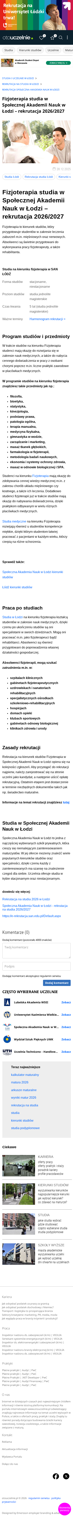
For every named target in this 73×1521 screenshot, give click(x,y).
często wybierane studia (52, 1228)
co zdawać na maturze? (52, 1202)
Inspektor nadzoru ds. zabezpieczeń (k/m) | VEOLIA (32, 1335)
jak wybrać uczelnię (50, 1258)
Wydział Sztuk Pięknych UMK (33, 1039)
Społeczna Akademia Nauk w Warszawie (41, 1027)
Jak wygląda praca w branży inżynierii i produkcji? (30, 1318)
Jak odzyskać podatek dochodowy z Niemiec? (28, 1307)
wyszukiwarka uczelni (51, 1254)
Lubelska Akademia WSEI (31, 1002)
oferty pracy (45, 1162)
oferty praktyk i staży (51, 1166)
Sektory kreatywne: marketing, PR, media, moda (29, 1314)
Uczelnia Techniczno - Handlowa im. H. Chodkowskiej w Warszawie (42, 1051)
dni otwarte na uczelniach (53, 1262)
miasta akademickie (50, 1250)
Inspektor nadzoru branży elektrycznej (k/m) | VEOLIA (33, 1350)
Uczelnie (53, 50)
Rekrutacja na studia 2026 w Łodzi (26, 899)
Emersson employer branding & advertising (42, 1513)
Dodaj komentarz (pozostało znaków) (27, 940)
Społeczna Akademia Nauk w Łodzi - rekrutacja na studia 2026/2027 (35, 907)
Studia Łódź (11, 176)
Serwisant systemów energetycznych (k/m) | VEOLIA (32, 1338)
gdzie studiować (48, 1224)
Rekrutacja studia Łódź (39, 176)
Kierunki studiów (30, 50)
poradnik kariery (48, 1170)
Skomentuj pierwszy (64, 1509)
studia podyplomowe (50, 1232)
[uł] (36, 15)
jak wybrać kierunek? (50, 1198)
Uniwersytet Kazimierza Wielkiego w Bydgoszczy (42, 1014)
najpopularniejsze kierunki (53, 1194)
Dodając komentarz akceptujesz (31, 976)
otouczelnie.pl (10, 1498)
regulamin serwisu (50, 976)
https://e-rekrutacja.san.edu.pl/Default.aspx (31, 916)
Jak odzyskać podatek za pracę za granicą (25, 1303)
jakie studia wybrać (50, 1220)
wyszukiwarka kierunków (53, 1190)
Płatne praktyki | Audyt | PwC (19, 1370)
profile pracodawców (50, 1174)
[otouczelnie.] (18, 37)
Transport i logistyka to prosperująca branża (27, 1311)
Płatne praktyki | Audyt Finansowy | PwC (25, 1381)
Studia (8, 50)
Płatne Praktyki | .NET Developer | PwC (24, 1377)
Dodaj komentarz (57, 983)
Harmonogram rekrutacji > (47, 319)
